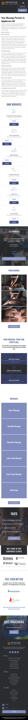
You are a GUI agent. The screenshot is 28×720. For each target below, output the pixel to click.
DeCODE (23, 718)
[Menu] (23, 3)
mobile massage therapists (18, 24)
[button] (22, 6)
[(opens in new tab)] (14, 591)
